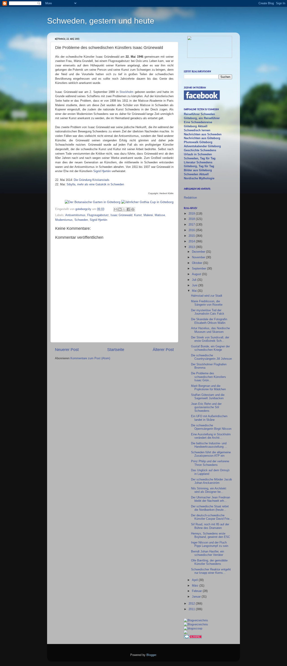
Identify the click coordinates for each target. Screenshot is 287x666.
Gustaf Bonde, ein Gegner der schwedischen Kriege (210, 348)
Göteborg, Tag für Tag (199, 166)
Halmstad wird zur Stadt (206, 295)
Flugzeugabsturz (98, 215)
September (199, 268)
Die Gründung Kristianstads (91, 180)
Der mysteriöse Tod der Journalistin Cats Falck (207, 312)
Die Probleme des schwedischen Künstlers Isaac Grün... (208, 377)
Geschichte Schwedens (200, 150)
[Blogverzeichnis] (196, 624)
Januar (197, 596)
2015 (192, 235)
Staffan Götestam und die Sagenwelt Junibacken (207, 396)
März (195, 585)
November (199, 257)
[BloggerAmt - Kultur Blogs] (196, 620)
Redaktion (190, 197)
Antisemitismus (75, 215)
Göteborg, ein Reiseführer (202, 118)
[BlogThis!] (120, 209)
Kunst (138, 215)
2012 (192, 603)
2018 (192, 219)
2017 (192, 224)
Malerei (148, 215)
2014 (192, 241)
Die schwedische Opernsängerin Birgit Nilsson (211, 427)
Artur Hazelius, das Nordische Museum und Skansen (210, 329)
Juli (194, 279)
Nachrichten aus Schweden (203, 134)
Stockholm (126, 92)
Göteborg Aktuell (195, 126)
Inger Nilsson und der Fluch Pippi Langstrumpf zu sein (209, 544)
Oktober (197, 263)
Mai (195, 290)
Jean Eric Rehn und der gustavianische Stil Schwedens (206, 407)
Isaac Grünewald (121, 215)
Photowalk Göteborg (198, 142)
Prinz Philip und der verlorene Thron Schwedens (210, 463)
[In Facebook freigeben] (128, 209)
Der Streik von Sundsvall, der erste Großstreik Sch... (210, 339)
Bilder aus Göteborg (198, 170)
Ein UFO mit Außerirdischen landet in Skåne (209, 417)
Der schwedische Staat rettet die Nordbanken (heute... (210, 508)
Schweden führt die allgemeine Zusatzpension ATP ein (211, 454)
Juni (195, 285)
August (197, 274)
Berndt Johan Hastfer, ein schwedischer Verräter (207, 553)
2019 (192, 213)
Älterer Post (163, 349)
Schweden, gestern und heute (100, 20)
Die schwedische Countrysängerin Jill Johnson (211, 357)
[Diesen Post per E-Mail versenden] (115, 209)
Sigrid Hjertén (102, 171)
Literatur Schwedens (198, 162)
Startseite (115, 349)
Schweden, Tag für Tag (199, 158)
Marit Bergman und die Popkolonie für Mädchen (208, 387)
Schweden (81, 219)
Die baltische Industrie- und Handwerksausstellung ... (209, 445)
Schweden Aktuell (196, 174)
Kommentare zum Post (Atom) (90, 358)
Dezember (199, 251)
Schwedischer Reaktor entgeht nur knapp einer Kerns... (211, 571)
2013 (192, 247)
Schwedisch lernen (197, 130)
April (195, 580)
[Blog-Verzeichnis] (193, 637)
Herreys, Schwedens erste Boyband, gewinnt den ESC (210, 535)
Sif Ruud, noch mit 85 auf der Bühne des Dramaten (210, 526)
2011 (192, 609)
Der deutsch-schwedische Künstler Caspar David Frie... (211, 517)
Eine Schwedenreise (198, 122)
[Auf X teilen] (124, 209)
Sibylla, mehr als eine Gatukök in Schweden (95, 184)
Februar (197, 591)
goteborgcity (83, 209)
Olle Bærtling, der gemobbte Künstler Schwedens (209, 562)
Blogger (151, 655)
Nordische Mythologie (199, 178)
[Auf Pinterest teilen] (132, 209)
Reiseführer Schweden (199, 114)
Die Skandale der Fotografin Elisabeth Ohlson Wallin (209, 321)
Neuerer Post (67, 349)
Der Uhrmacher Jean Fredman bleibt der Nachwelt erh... (210, 499)
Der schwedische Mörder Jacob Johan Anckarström (211, 481)
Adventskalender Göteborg (202, 146)
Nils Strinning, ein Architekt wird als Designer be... (208, 490)
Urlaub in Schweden (198, 154)
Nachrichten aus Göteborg (202, 138)
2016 (192, 230)
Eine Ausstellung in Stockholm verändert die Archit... (211, 436)
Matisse (160, 215)
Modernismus (64, 219)
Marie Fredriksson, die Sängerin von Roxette (206, 303)
